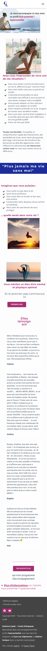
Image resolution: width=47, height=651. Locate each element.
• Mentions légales (10, 601)
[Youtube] (9, 610)
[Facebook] (4, 610)
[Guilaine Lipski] (7, 4)
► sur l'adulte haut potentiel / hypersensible (21, 587)
